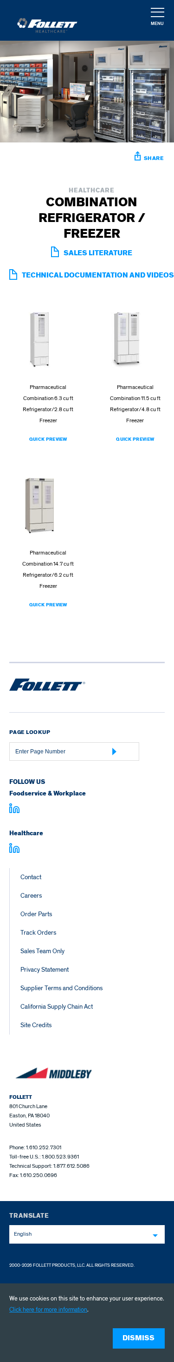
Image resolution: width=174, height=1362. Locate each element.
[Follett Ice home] (47, 686)
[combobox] (87, 1234)
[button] (157, 21)
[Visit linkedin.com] (14, 809)
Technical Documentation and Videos (98, 275)
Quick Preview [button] (48, 439)
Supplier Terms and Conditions (61, 988)
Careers (31, 896)
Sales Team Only (42, 951)
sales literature (98, 253)
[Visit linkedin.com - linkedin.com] (14, 849)
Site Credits (36, 1025)
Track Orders (38, 933)
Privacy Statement (44, 970)
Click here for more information (48, 1309)
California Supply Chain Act (56, 1007)
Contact (30, 877)
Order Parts (36, 914)
